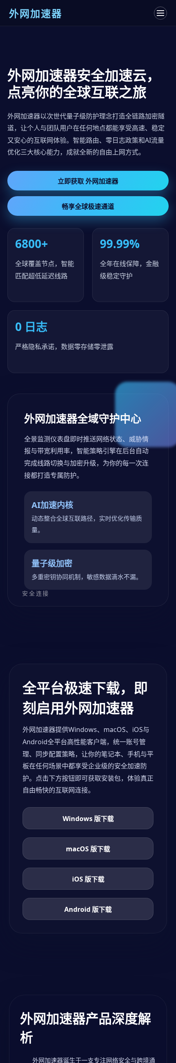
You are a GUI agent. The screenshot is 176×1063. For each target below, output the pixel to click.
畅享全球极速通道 (88, 206)
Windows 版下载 (88, 818)
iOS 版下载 (88, 879)
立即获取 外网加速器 (88, 181)
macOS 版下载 (88, 848)
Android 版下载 (88, 909)
